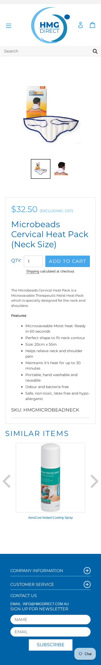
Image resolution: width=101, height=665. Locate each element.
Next (94, 481)
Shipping (32, 271)
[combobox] (50, 51)
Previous (6, 481)
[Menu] (9, 25)
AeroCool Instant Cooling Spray (50, 518)
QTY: (16, 260)
